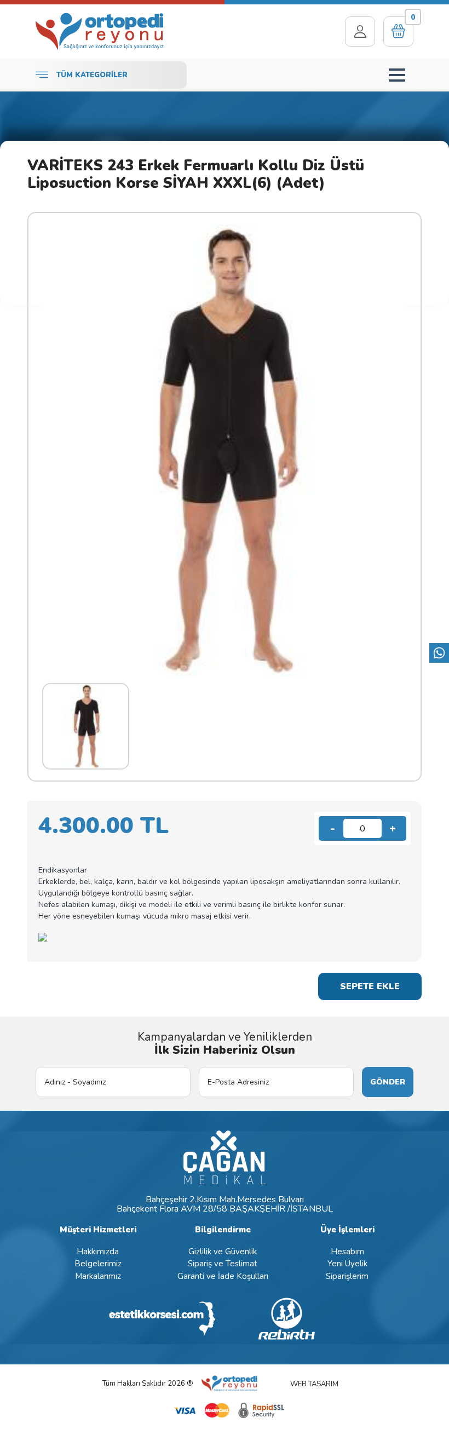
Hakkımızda (98, 1251)
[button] (397, 75)
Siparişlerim (347, 1276)
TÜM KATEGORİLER (92, 75)
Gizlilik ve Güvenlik (222, 1251)
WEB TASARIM (314, 1384)
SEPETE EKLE (370, 986)
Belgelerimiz (98, 1263)
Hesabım (347, 1251)
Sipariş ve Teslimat (222, 1263)
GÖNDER (387, 1082)
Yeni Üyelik (347, 1263)
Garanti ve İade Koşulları (222, 1276)
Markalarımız (98, 1276)
